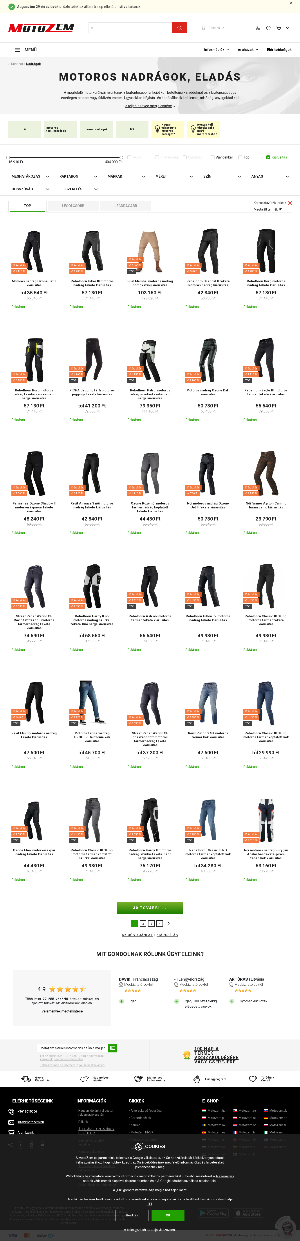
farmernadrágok (96, 129)
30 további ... (150, 908)
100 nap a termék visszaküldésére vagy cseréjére (216, 1055)
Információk (214, 50)
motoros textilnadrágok (56, 129)
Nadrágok (33, 63)
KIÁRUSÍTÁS (167, 935)
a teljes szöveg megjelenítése (148, 106)
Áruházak (246, 50)
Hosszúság (22, 189)
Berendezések (141, 1118)
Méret (161, 176)
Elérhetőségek (279, 50)
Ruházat (17, 63)
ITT (150, 1204)
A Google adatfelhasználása (177, 1181)
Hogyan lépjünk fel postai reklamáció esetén (95, 1112)
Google (138, 1158)
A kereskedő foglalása (146, 1110)
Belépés (214, 28)
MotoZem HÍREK (142, 1132)
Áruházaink (26, 1132)
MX (132, 129)
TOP (27, 206)
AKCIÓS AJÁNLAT (137, 935)
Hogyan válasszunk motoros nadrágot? (168, 129)
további (167, 923)
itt (148, 1230)
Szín (207, 176)
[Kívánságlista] (268, 28)
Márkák (115, 176)
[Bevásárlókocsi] (280, 27)
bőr (25, 129)
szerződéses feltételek (68, 1059)
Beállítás (132, 1215)
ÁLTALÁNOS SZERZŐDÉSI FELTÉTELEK (96, 1131)
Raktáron (69, 176)
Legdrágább (125, 206)
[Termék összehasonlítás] (258, 28)
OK (168, 1215)
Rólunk (83, 1122)
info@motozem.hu (31, 1122)
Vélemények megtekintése (62, 1011)
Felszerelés (71, 189)
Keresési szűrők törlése (270, 203)
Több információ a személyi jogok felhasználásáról (72, 1065)
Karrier (135, 1125)
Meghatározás (26, 176)
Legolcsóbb (73, 206)
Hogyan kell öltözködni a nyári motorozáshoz (207, 129)
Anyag (257, 176)
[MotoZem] (41, 27)
